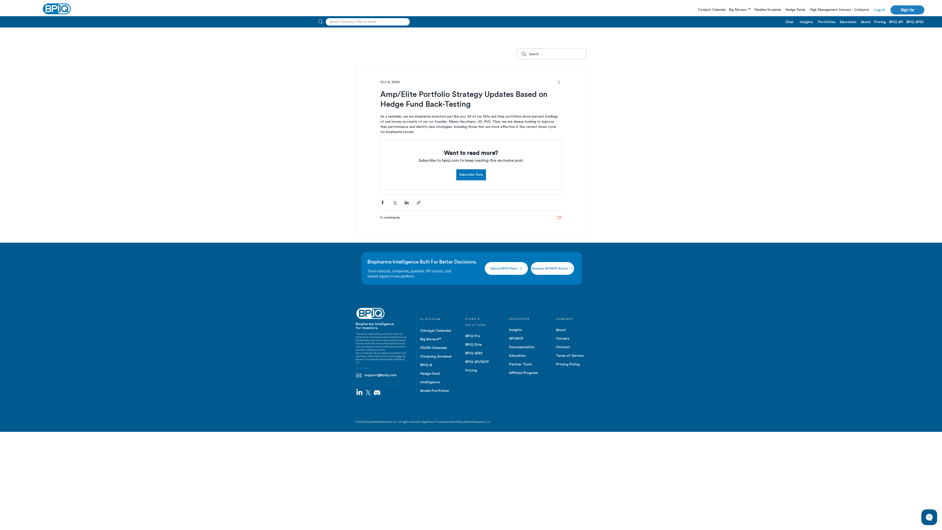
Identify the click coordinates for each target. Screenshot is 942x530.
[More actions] (559, 82)
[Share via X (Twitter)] (394, 202)
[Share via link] (418, 202)
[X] (368, 392)
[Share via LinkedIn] (406, 202)
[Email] (359, 375)
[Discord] (377, 392)
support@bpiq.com (380, 375)
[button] (907, 9)
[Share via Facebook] (382, 202)
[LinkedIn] (359, 392)
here (399, 356)
